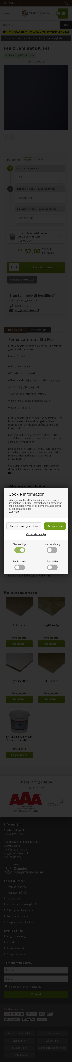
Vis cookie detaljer (36, 534)
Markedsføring (52, 544)
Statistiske (52, 561)
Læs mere (14, 511)
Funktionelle (19, 561)
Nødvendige (19, 544)
